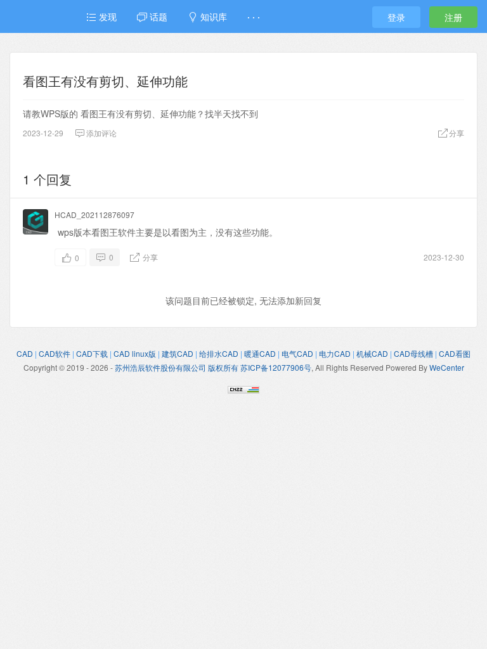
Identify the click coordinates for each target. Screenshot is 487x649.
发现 (106, 16)
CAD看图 (455, 353)
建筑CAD (177, 353)
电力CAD (335, 353)
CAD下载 (92, 353)
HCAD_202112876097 (94, 214)
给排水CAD (218, 353)
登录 (396, 17)
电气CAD (297, 353)
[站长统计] (243, 388)
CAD (24, 353)
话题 (157, 16)
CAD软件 (54, 353)
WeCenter (446, 367)
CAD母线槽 (413, 353)
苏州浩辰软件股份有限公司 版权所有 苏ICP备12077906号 (213, 367)
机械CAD (372, 353)
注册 (453, 17)
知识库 (212, 16)
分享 (149, 257)
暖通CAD (260, 353)
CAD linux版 (135, 353)
